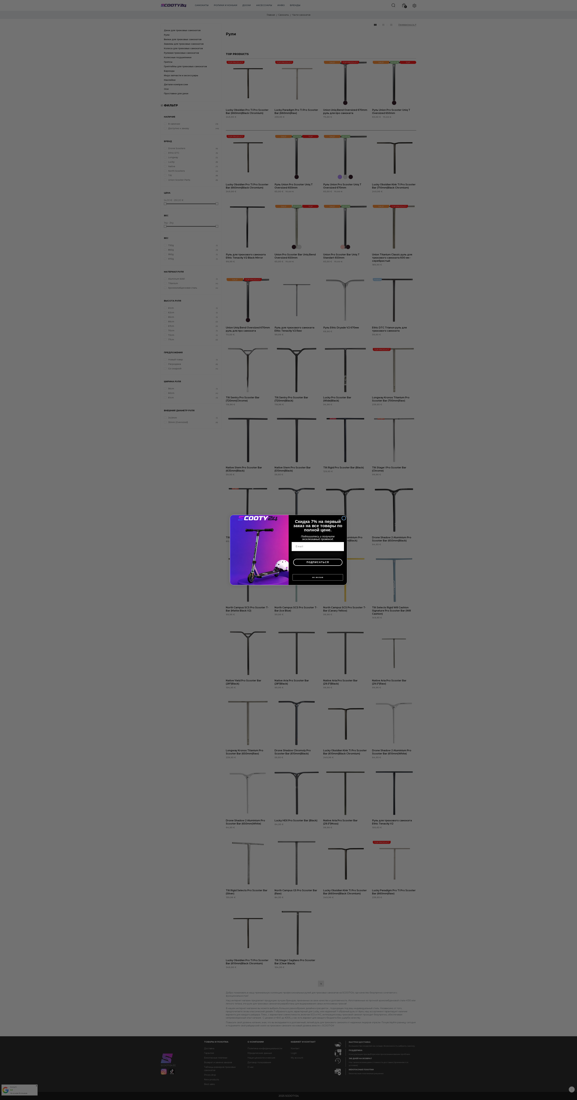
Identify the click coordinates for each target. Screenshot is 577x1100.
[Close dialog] (344, 518)
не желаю (317, 577)
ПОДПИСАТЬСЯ (318, 562)
